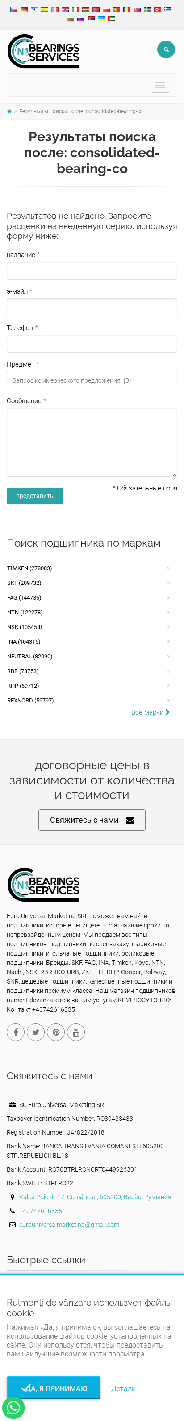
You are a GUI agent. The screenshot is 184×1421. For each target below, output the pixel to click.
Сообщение (24, 401)
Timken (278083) (29, 568)
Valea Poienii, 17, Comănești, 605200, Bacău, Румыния (95, 1196)
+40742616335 (40, 1210)
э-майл (17, 291)
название (21, 255)
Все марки (148, 712)
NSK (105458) (24, 627)
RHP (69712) (23, 685)
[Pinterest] (56, 1032)
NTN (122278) (25, 612)
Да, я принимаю (54, 1388)
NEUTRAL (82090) (30, 656)
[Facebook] (16, 1032)
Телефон (20, 328)
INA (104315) (24, 641)
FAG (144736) (24, 597)
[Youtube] (76, 1032)
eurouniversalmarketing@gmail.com (69, 1224)
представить (35, 495)
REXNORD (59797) (30, 700)
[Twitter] (36, 1032)
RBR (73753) (23, 671)
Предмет (20, 364)
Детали (123, 1388)
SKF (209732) (24, 583)
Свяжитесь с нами (84, 820)
